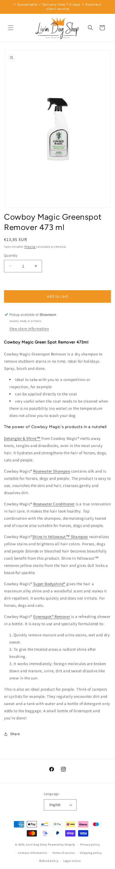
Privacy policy (90, 844)
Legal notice (71, 861)
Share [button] (15, 733)
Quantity (10, 255)
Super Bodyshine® (49, 583)
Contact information (32, 853)
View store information (29, 328)
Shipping (30, 246)
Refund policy (48, 861)
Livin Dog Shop (36, 844)
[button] (11, 28)
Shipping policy (91, 853)
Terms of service (63, 853)
